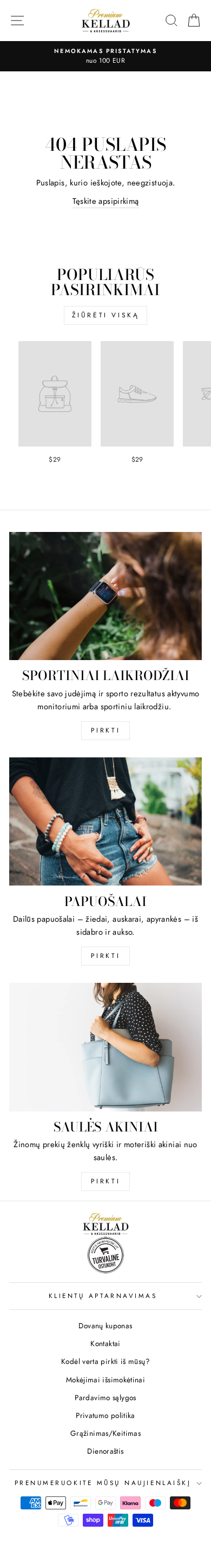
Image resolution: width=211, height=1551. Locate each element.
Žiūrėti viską (106, 315)
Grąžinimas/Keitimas (105, 1433)
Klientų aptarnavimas (103, 1295)
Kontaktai (105, 1343)
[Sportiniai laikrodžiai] (105, 596)
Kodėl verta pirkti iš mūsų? (105, 1361)
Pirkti (106, 730)
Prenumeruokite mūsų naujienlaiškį (103, 1482)
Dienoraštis (105, 1451)
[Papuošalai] (105, 821)
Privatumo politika (105, 1415)
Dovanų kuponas (105, 1325)
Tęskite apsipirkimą (105, 201)
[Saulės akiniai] (105, 1047)
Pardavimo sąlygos (105, 1397)
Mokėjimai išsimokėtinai (105, 1379)
